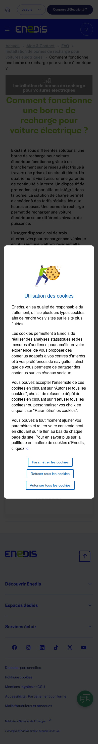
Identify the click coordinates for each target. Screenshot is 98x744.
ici (27, 448)
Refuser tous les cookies (50, 474)
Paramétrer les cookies (50, 462)
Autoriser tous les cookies (50, 485)
